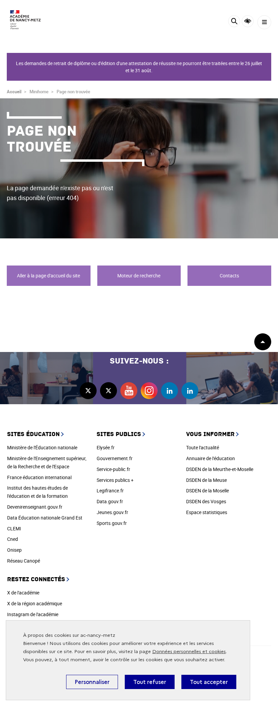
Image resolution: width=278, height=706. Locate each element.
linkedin (169, 390)
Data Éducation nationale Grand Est (44, 517)
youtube (128, 390)
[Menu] (264, 22)
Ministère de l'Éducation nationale (42, 447)
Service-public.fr (113, 469)
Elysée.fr (106, 447)
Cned (12, 539)
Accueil (14, 92)
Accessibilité (248, 21)
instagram (149, 390)
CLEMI (14, 528)
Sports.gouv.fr (112, 523)
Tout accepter (209, 682)
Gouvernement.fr (115, 458)
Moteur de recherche (138, 275)
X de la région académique (34, 603)
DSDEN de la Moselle (207, 490)
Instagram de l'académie (32, 614)
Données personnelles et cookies (189, 651)
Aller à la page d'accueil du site (48, 275)
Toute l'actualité (202, 447)
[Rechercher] (234, 22)
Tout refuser (149, 682)
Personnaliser (92, 682)
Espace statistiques (206, 512)
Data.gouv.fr (110, 501)
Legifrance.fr (110, 490)
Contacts (229, 275)
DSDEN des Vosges (206, 501)
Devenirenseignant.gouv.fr (34, 507)
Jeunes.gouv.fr (112, 512)
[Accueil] (25, 20)
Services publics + (115, 480)
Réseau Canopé (23, 560)
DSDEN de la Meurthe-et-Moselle (219, 469)
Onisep (14, 550)
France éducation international (39, 477)
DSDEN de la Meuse (206, 480)
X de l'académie (23, 592)
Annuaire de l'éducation (210, 458)
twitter (88, 390)
